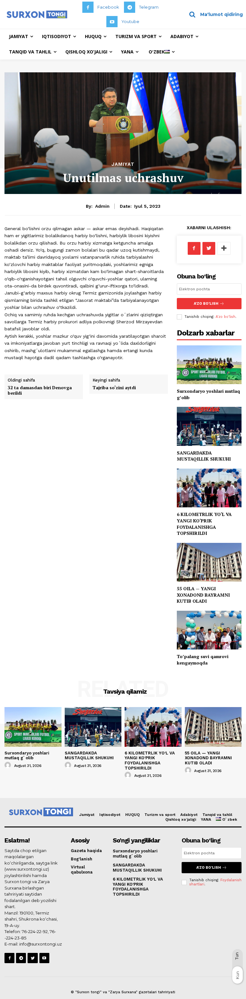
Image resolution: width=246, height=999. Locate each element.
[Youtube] (112, 21)
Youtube (130, 21)
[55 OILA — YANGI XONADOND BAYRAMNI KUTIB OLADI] (209, 562)
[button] (214, 14)
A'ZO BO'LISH (206, 304)
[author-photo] (8, 765)
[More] (224, 248)
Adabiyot (189, 814)
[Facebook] (88, 7)
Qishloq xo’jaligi (180, 819)
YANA (206, 819)
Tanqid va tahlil (217, 814)
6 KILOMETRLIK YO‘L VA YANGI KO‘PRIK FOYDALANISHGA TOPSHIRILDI (204, 523)
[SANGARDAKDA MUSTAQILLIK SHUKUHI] (209, 426)
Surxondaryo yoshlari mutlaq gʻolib (26, 756)
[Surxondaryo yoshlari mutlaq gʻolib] (209, 364)
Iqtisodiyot (109, 814)
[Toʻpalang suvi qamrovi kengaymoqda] (209, 630)
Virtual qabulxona (82, 869)
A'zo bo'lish (225, 317)
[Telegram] (129, 7)
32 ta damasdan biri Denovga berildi (40, 390)
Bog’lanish (81, 859)
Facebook (108, 7)
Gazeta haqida (86, 850)
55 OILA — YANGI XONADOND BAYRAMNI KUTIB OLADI (203, 594)
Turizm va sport (160, 814)
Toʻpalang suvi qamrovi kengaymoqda (202, 659)
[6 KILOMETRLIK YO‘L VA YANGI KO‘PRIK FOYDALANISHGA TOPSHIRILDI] (209, 488)
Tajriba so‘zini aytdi (114, 387)
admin (102, 206)
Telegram (149, 7)
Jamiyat (123, 164)
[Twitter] (208, 248)
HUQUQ (132, 814)
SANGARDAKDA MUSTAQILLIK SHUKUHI (204, 456)
